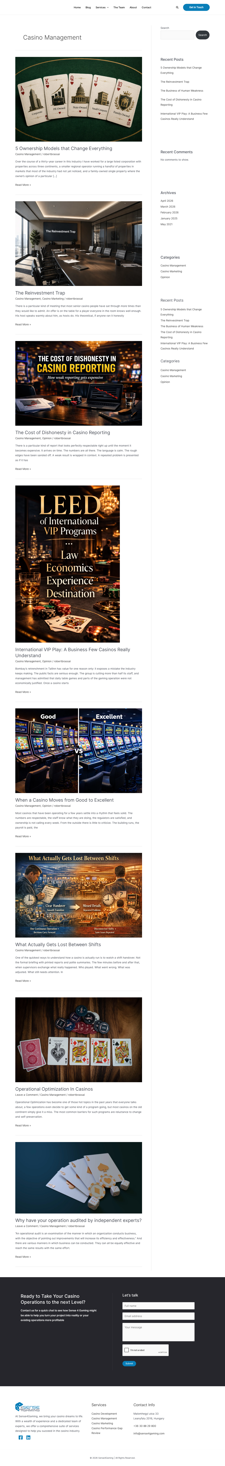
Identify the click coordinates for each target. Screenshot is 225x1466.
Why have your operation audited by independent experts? (78, 1220)
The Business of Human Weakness (182, 90)
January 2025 (169, 218)
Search (165, 27)
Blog (88, 7)
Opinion (47, 438)
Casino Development (104, 1413)
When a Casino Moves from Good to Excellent (64, 800)
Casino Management (28, 154)
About (133, 7)
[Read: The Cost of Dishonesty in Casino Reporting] (78, 383)
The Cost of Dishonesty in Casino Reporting (62, 432)
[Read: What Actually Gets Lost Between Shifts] (78, 895)
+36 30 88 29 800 (144, 1425)
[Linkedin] (28, 1437)
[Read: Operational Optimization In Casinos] (78, 1039)
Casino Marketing (53, 298)
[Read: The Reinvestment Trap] (78, 243)
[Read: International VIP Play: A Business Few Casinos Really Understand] (67, 563)
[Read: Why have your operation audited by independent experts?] (78, 1177)
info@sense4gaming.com (149, 1433)
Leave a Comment (26, 1094)
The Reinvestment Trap (40, 293)
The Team (119, 7)
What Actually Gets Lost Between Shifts (58, 944)
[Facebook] (20, 1437)
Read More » (23, 184)
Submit (129, 1363)
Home (77, 7)
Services (101, 7)
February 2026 (170, 212)
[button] (107, 7)
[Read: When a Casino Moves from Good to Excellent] (78, 750)
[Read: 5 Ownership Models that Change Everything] (78, 98)
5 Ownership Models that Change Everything (63, 148)
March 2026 (168, 206)
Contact (146, 7)
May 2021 (166, 224)
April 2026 (167, 200)
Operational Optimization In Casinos (54, 1089)
